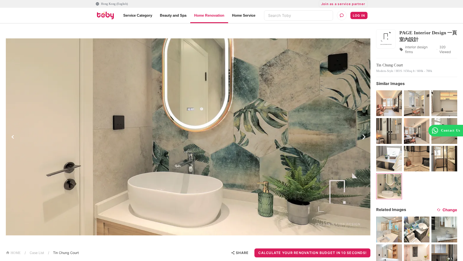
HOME (16, 253)
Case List (37, 253)
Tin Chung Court (66, 253)
